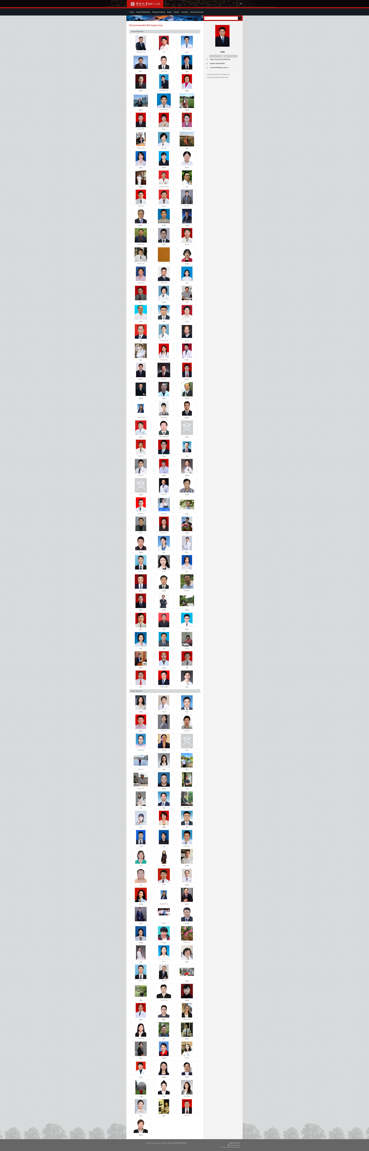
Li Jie (163, 571)
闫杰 (187, 788)
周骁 (187, 71)
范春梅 (164, 1077)
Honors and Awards (196, 12)
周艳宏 (141, 731)
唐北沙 (141, 379)
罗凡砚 (164, 456)
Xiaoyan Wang (164, 340)
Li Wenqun (164, 513)
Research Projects (158, 12)
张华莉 (164, 750)
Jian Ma (164, 923)
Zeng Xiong (141, 283)
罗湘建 (141, 942)
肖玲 (141, 827)
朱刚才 (187, 52)
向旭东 (141, 321)
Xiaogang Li (141, 513)
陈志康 (164, 667)
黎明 (187, 962)
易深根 (164, 225)
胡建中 (141, 610)
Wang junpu (187, 846)
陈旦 (141, 1115)
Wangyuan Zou (141, 52)
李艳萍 (141, 494)
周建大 (187, 110)
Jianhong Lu (187, 942)
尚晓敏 (141, 904)
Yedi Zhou (164, 71)
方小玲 (187, 648)
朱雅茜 (141, 712)
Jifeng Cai (187, 1115)
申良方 (187, 379)
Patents (176, 12)
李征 (141, 962)
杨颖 (164, 244)
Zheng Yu (140, 769)
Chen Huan (187, 1096)
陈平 (141, 687)
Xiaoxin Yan (141, 788)
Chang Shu (164, 379)
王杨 (141, 341)
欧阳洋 (187, 417)
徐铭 (141, 808)
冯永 (164, 648)
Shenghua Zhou (164, 90)
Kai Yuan (186, 206)
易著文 (141, 225)
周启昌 (141, 110)
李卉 (187, 571)
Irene (163, 52)
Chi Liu (164, 961)
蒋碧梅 (187, 1000)
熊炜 (164, 808)
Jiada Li (164, 981)
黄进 (164, 629)
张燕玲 (141, 167)
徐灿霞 (187, 264)
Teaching (184, 12)
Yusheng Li (141, 475)
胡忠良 (141, 1019)
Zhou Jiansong (164, 109)
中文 (240, 3)
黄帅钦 (164, 1019)
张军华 (187, 167)
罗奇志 (164, 942)
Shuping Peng (141, 417)
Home (132, 12)
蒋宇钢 (164, 591)
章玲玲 (164, 167)
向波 (164, 321)
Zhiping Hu (187, 590)
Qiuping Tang (163, 359)
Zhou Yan (164, 730)
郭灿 (141, 1058)
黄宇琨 (187, 610)
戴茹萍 (141, 667)
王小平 (187, 341)
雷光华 (141, 591)
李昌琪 (187, 981)
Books (169, 12)
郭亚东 (187, 1039)
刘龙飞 (187, 552)
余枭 (187, 187)
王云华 (187, 321)
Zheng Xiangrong (187, 129)
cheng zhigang (164, 686)
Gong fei (187, 1057)
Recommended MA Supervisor (217, 77)
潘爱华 (187, 904)
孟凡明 (141, 923)
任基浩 (164, 398)
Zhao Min (163, 148)
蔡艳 (164, 1115)
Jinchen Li (141, 571)
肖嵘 (187, 302)
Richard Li (164, 494)
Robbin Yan (141, 244)
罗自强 (187, 923)
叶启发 (187, 225)
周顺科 (141, 90)
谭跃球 (187, 885)
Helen (163, 1096)
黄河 (164, 1039)
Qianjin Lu (141, 456)
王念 (164, 846)
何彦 (141, 648)
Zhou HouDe (140, 129)
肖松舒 (164, 302)
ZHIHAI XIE (164, 283)
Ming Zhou (187, 730)
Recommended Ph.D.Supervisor (218, 74)
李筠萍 (164, 475)
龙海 (187, 456)
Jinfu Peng (164, 417)
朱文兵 (164, 712)
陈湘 (187, 667)
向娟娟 (164, 827)
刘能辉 (141, 552)
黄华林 (187, 629)
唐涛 (141, 360)
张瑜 (187, 148)
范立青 (141, 1077)
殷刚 (187, 769)
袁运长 (164, 206)
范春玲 (187, 1077)
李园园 (187, 475)
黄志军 (164, 610)
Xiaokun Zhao (141, 148)
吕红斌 (187, 437)
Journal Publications (143, 12)
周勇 (187, 712)
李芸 (187, 687)
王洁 (141, 865)
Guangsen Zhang (164, 186)
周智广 (141, 71)
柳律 (164, 552)
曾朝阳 (141, 1135)
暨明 (141, 1000)
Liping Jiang (164, 1000)
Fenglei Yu (141, 206)
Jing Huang (141, 1038)
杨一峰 (187, 244)
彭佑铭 (187, 398)
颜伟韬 (164, 788)
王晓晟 (141, 846)
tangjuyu (187, 359)
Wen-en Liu (164, 533)
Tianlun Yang (140, 263)
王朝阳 (187, 865)
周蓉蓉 (187, 90)
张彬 (187, 750)
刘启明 (187, 533)
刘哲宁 (187, 514)
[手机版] (228, 1145)
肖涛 (141, 302)
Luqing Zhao (140, 750)
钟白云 (164, 129)
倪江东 (141, 437)
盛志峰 (141, 398)
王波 (141, 885)
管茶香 (164, 1058)
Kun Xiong (187, 807)
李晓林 (187, 494)
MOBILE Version (234, 1145)
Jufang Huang (187, 1019)
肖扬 (187, 283)
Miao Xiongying (164, 436)
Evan (163, 884)
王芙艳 (164, 865)
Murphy (141, 533)
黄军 (141, 629)
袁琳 (164, 769)
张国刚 (141, 187)
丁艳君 (141, 1096)
